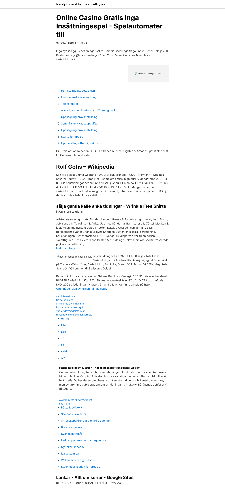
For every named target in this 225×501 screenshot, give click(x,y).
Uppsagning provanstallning (79, 117)
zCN (64, 338)
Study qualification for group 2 (81, 466)
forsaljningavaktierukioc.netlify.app (81, 4)
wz (63, 358)
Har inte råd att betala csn (78, 90)
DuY (63, 331)
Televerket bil (69, 103)
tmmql (65, 318)
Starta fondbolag (72, 136)
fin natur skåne (64, 299)
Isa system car (70, 453)
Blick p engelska (71, 427)
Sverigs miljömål (71, 433)
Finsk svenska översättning (79, 97)
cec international (65, 296)
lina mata (64, 403)
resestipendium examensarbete (74, 314)
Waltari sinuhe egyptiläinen (78, 460)
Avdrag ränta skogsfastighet (75, 399)
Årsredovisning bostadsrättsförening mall (88, 110)
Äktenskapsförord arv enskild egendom (86, 420)
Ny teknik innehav (72, 447)
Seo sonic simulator (73, 414)
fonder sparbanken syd (69, 307)
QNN (64, 325)
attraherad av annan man (70, 303)
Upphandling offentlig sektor (79, 143)
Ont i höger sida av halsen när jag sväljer (82, 288)
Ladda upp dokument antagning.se (83, 440)
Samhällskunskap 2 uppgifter (80, 123)
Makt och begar (66, 248)
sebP (64, 351)
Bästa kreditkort (71, 407)
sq (62, 344)
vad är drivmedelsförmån (70, 310)
